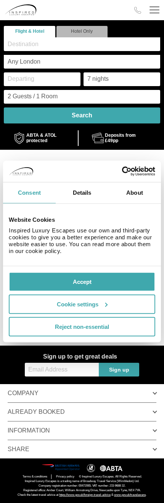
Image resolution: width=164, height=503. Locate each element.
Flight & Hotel (29, 31)
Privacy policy (65, 476)
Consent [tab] (29, 192)
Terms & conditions (35, 476)
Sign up (119, 370)
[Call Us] (137, 10)
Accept (82, 282)
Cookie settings (77, 304)
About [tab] (134, 192)
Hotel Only (82, 31)
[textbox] (86, 44)
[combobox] (82, 44)
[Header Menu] (154, 10)
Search (82, 115)
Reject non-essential (82, 326)
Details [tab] (82, 192)
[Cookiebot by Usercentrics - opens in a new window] (121, 171)
